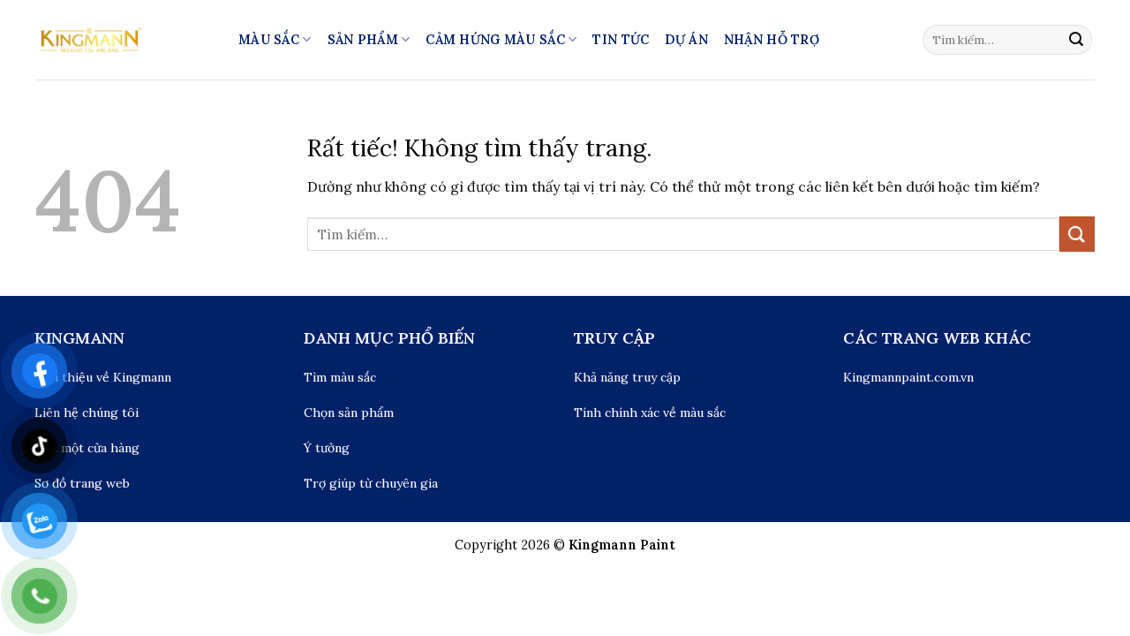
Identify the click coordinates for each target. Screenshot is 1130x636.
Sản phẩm (363, 40)
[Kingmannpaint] (123, 40)
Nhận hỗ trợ (771, 40)
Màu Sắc (268, 40)
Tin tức (620, 40)
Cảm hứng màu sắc (495, 40)
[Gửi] (1076, 40)
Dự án (686, 40)
